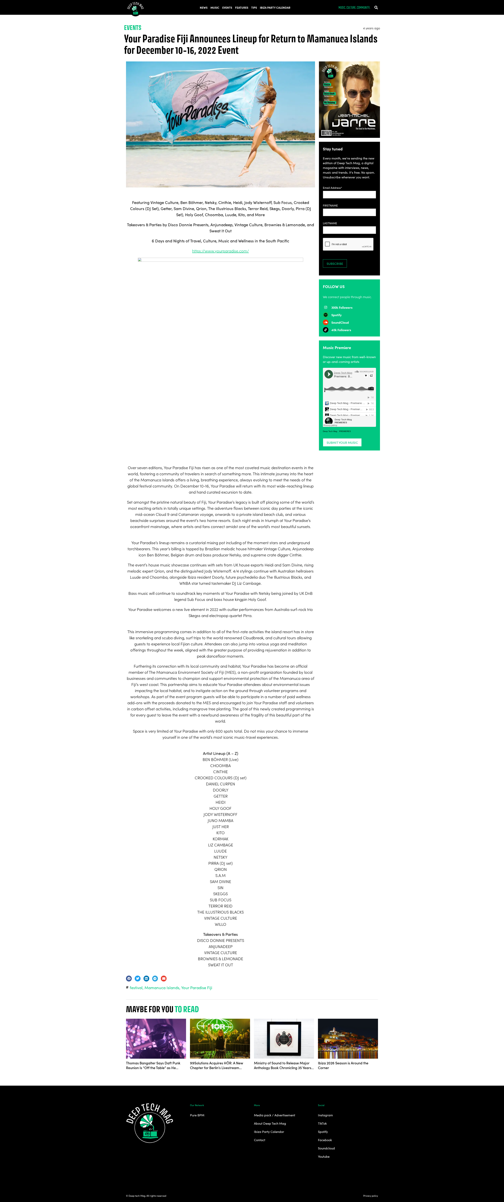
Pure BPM (197, 1115)
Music (214, 7)
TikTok (322, 1123)
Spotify (323, 1131)
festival (136, 987)
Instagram (325, 1115)
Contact (259, 1140)
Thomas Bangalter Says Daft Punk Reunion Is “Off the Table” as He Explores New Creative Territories (153, 1065)
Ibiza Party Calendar (275, 7)
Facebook (325, 1140)
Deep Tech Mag (330, 431)
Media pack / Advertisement (274, 1115)
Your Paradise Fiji (196, 987)
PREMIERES (345, 431)
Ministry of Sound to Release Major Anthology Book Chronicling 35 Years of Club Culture (282, 1065)
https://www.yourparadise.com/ (220, 250)
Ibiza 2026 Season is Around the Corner (343, 1065)
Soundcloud (326, 1148)
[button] (376, 8)
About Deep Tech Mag (270, 1123)
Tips (254, 7)
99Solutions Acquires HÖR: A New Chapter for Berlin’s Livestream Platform (216, 1065)
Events (227, 7)
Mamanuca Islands (162, 987)
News (204, 7)
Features (241, 7)
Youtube (324, 1156)
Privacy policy (370, 1195)
